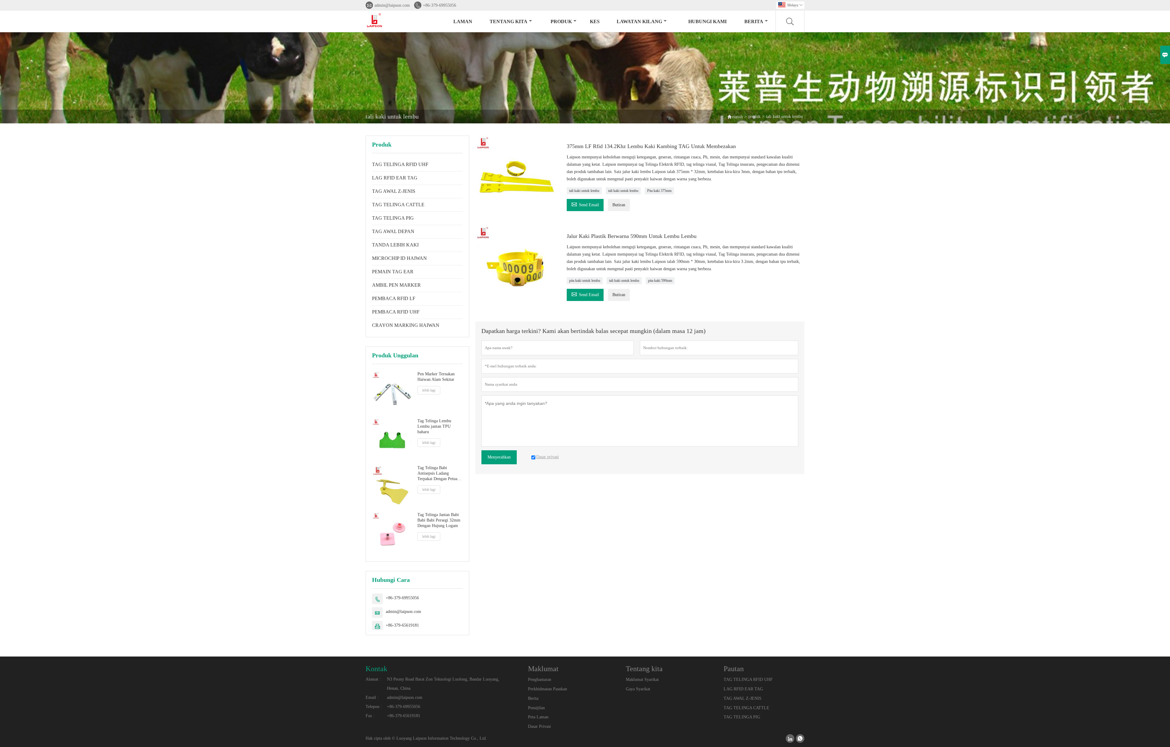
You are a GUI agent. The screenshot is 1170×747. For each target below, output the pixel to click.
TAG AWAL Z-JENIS (393, 191)
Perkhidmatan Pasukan (547, 689)
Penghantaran (539, 679)
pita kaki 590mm (660, 280)
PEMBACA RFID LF (393, 298)
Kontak (376, 669)
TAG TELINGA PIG (393, 218)
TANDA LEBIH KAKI (395, 244)
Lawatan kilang (639, 21)
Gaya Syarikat (638, 689)
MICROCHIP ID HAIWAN (399, 258)
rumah (737, 117)
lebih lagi (428, 390)
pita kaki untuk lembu (584, 280)
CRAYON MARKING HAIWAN (405, 325)
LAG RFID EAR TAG (394, 177)
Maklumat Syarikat (642, 679)
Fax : (370, 715)
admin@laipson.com (392, 5)
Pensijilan (536, 708)
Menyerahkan (499, 457)
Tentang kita (508, 21)
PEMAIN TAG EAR (392, 271)
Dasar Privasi (539, 726)
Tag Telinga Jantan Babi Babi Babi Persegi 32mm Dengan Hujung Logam (438, 520)
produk (561, 21)
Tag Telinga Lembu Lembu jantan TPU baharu (434, 426)
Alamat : (373, 679)
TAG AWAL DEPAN (393, 231)
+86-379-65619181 (402, 625)
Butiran (618, 205)
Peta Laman (538, 717)
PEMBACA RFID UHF (396, 311)
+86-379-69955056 (439, 5)
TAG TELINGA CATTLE (398, 204)
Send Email (585, 204)
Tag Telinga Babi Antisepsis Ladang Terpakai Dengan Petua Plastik (437, 474)
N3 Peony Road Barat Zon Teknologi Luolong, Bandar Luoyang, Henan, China (443, 684)
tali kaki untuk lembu (584, 191)
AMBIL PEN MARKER (396, 285)
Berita (753, 21)
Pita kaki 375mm (659, 191)
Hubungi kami (707, 21)
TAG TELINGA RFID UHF (400, 164)
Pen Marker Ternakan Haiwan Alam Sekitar (436, 377)
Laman (462, 21)
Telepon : (374, 706)
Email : (372, 697)
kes (595, 21)
